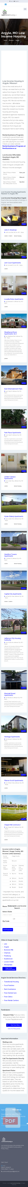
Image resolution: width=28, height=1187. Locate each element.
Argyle (17, 40)
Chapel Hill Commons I (12, 825)
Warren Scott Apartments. (13, 780)
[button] (25, 9)
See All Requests (14, 1029)
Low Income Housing (15, 1183)
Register (17, 1)
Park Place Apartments (12, 433)
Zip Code (5, 921)
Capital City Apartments (12, 594)
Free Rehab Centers (11, 1000)
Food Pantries (9, 985)
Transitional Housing (11, 982)
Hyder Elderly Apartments (13, 516)
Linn (5, 944)
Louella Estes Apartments (13, 299)
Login (11, 1)
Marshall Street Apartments (9, 694)
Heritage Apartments (12, 737)
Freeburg (7, 956)
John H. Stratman (10, 230)
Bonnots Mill (8, 950)
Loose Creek (9, 962)
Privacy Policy (4, 1148)
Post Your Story (15, 1025)
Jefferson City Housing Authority (12, 639)
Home (5, 40)
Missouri (11, 40)
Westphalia (8, 965)
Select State (7, 912)
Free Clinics (8, 997)
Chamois (7, 953)
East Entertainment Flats (13, 389)
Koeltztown (8, 959)
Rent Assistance (10, 989)
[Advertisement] (14, 66)
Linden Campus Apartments (10, 477)
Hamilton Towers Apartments (10, 555)
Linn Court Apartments (12, 263)
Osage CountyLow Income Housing (10, 969)
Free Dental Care (10, 993)
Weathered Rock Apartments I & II (10, 333)
